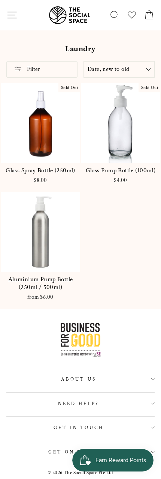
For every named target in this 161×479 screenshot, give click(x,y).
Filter (32, 69)
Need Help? (78, 403)
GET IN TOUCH (79, 427)
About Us (78, 379)
